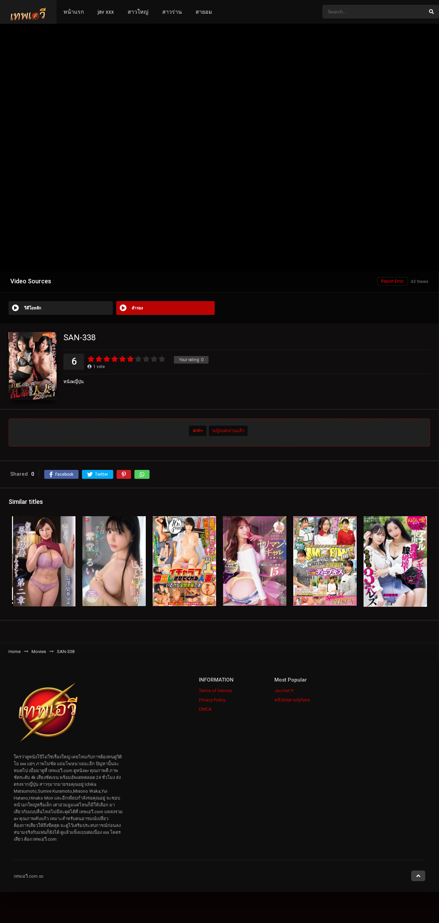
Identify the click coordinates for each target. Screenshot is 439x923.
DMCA (205, 709)
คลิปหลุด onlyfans (292, 699)
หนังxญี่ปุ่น (73, 381)
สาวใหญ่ (138, 12)
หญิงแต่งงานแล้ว (228, 430)
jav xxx (106, 12)
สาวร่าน (172, 12)
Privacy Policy (212, 699)
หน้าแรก (73, 12)
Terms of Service (215, 690)
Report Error (392, 281)
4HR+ (197, 430)
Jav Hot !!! (284, 690)
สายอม (203, 12)
